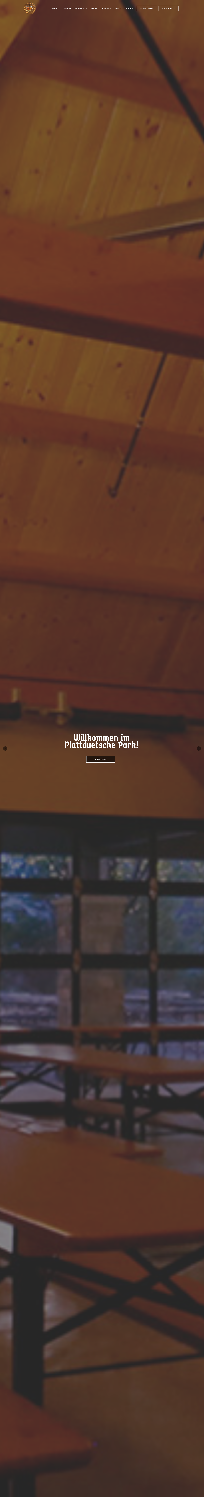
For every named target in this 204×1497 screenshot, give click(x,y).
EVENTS (118, 8)
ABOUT (55, 8)
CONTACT (129, 8)
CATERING (105, 8)
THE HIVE (67, 8)
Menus (94, 8)
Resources (80, 8)
